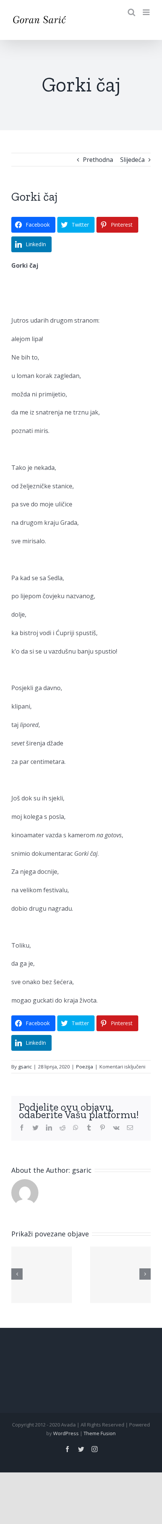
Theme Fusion (100, 1433)
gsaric (25, 1066)
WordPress (66, 1433)
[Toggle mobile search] (131, 12)
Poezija (84, 1066)
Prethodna (98, 159)
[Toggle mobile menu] (147, 12)
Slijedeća (132, 159)
